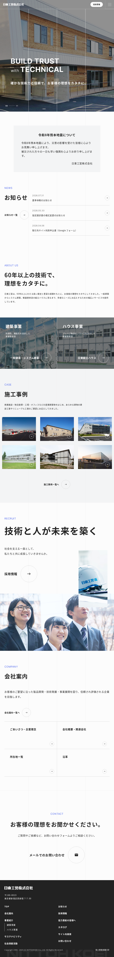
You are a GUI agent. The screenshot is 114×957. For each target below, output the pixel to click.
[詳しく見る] (38, 429)
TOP (6, 906)
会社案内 (8, 913)
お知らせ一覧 (11, 214)
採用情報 (96, 4)
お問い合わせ (64, 940)
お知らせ (62, 906)
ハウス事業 (12, 929)
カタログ (62, 927)
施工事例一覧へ (51, 484)
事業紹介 (8, 920)
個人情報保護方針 (103, 950)
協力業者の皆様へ (67, 920)
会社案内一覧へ (12, 712)
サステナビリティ (13, 936)
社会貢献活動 (11, 943)
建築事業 (11, 924)
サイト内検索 (64, 934)
